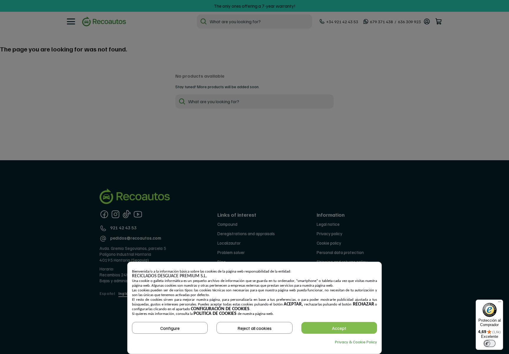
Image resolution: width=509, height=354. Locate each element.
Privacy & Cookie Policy (356, 341)
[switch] (489, 343)
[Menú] (499, 303)
